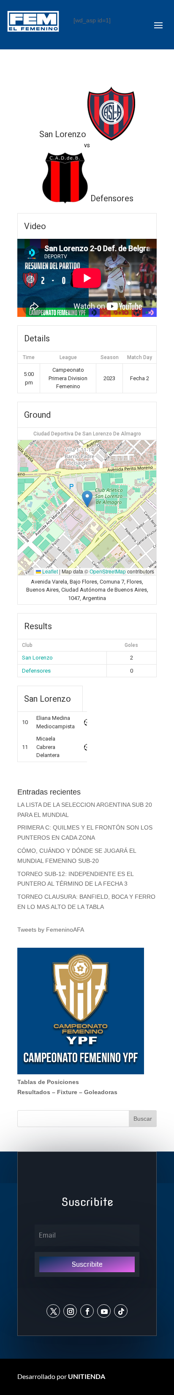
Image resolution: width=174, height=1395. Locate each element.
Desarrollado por (61, 1376)
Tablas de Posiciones (48, 1082)
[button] (87, 499)
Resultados (33, 1092)
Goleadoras (100, 1092)
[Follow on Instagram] (70, 1311)
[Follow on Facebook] (87, 1311)
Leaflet (49, 571)
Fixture (67, 1092)
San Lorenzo (37, 657)
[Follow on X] (53, 1311)
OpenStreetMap (108, 571)
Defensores (36, 671)
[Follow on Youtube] (104, 1311)
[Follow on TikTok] (121, 1311)
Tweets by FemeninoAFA (50, 929)
